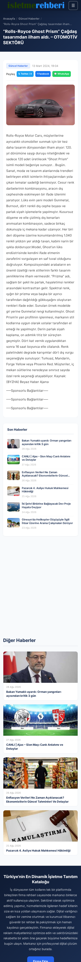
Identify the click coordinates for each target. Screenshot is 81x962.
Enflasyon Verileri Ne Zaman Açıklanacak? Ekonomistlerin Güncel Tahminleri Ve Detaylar (45, 476)
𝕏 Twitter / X (25, 73)
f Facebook (43, 73)
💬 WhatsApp (61, 73)
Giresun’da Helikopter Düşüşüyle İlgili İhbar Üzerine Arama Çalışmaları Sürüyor (47, 521)
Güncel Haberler (28, 18)
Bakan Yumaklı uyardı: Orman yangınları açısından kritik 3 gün (46, 442)
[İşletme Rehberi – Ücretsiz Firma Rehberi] (36, 5)
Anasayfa (9, 18)
